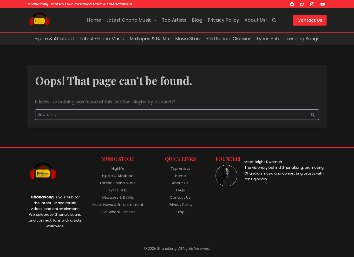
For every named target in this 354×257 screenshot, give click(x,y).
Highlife (118, 168)
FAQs (180, 190)
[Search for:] (177, 114)
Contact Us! (180, 197)
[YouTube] (322, 4)
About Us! (255, 20)
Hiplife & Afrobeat (54, 38)
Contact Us (309, 20)
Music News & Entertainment (118, 204)
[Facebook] (292, 4)
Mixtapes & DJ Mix (150, 38)
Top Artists (174, 20)
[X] (302, 4)
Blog (197, 20)
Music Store (188, 38)
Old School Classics (229, 38)
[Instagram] (312, 4)
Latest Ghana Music (102, 38)
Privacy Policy (223, 20)
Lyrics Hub (268, 38)
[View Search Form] (274, 20)
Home (94, 20)
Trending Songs (302, 38)
